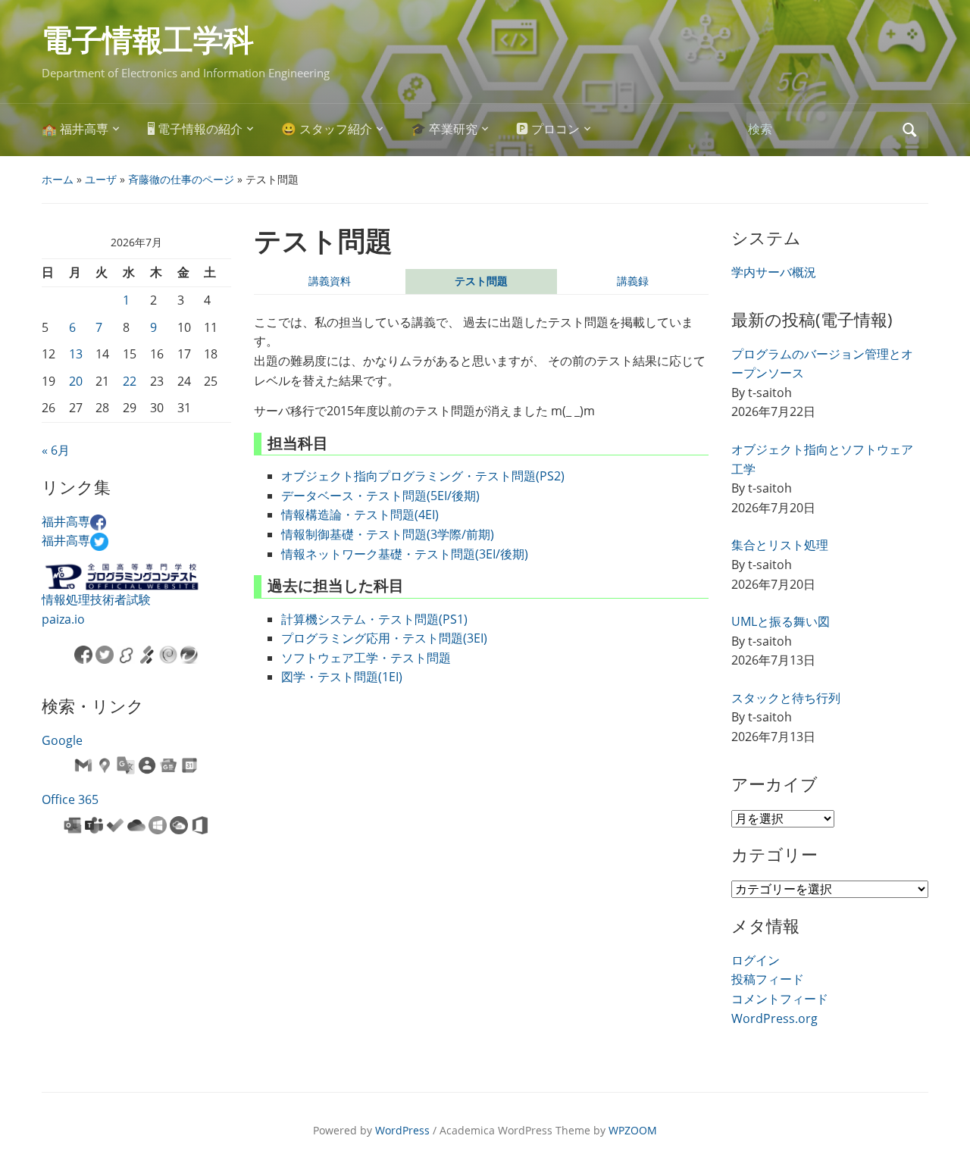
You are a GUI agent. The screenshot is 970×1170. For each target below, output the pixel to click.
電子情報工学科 (148, 40)
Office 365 (70, 799)
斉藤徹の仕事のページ (181, 179)
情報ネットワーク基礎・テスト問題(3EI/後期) (404, 554)
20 (76, 381)
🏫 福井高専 (75, 129)
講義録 (633, 281)
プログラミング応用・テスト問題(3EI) (384, 638)
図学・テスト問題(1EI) (341, 676)
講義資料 (329, 281)
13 (76, 354)
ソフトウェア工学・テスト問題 (366, 657)
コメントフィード (779, 998)
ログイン (755, 960)
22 (129, 381)
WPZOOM (633, 1130)
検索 (909, 130)
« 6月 (56, 450)
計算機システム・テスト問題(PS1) (374, 619)
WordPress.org (774, 1018)
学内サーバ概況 (773, 272)
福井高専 (66, 521)
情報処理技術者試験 (96, 599)
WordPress (402, 1130)
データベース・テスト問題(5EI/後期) (380, 495)
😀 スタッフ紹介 (326, 129)
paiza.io (63, 619)
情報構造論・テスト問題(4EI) (360, 514)
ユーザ (101, 179)
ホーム (58, 179)
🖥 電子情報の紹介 (194, 129)
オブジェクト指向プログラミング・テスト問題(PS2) (423, 476)
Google (62, 740)
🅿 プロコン (548, 129)
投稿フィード (767, 979)
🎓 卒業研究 (444, 129)
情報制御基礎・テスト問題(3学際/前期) (387, 534)
